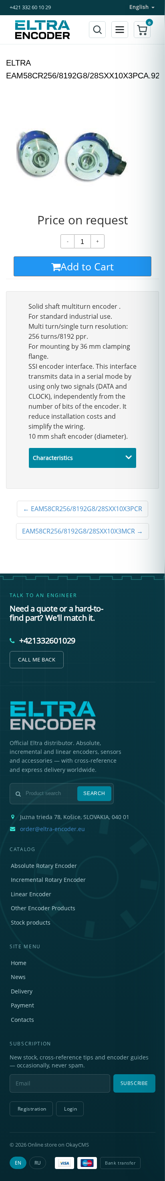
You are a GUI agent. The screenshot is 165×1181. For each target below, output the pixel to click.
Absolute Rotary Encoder (44, 865)
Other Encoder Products (43, 908)
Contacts (22, 1019)
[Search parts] (97, 29)
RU (37, 1162)
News (18, 977)
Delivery (21, 991)
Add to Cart (87, 266)
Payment (22, 1005)
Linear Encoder (31, 894)
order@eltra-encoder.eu (52, 829)
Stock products (30, 922)
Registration (32, 1108)
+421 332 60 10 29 (30, 7)
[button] (142, 29)
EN (18, 1162)
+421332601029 (47, 640)
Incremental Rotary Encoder (48, 879)
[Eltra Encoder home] (42, 29)
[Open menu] (119, 29)
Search (94, 793)
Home (18, 963)
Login (70, 1108)
